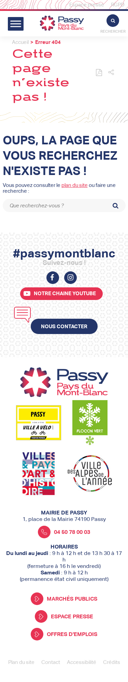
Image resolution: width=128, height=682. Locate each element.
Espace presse (86, 4)
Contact (50, 662)
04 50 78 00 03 (72, 532)
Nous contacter (64, 326)
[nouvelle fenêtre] (52, 277)
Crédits (111, 662)
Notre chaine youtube (65, 293)
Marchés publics (72, 599)
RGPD (118, 4)
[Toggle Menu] (15, 23)
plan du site (74, 185)
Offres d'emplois (72, 634)
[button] (111, 73)
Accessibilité (81, 662)
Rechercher (113, 31)
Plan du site (21, 662)
